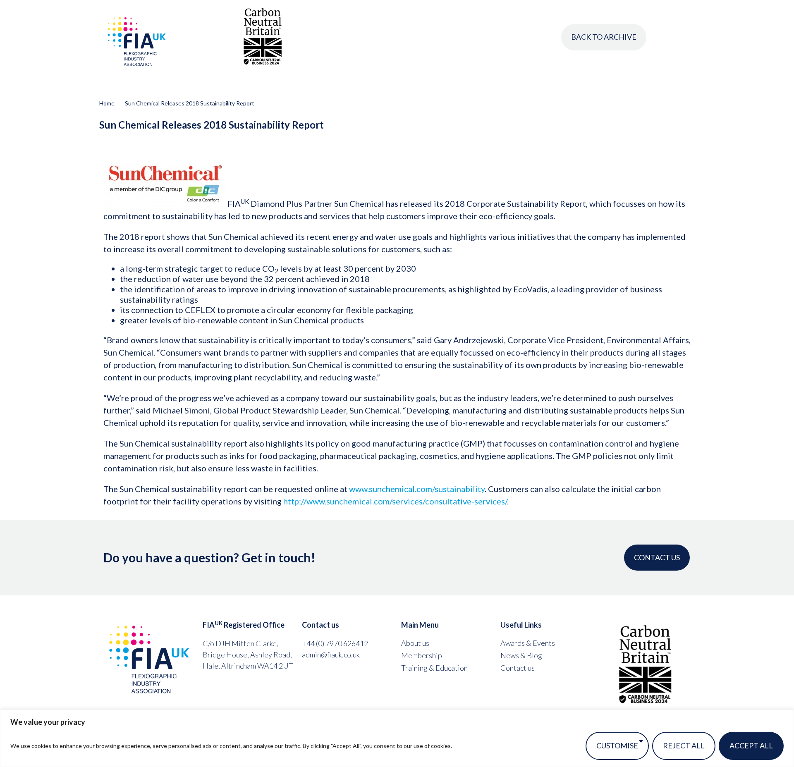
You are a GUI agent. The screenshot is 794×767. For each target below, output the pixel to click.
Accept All (751, 745)
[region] (397, 738)
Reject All (684, 745)
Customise (617, 745)
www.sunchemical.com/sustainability (417, 489)
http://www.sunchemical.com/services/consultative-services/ (395, 501)
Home (107, 103)
